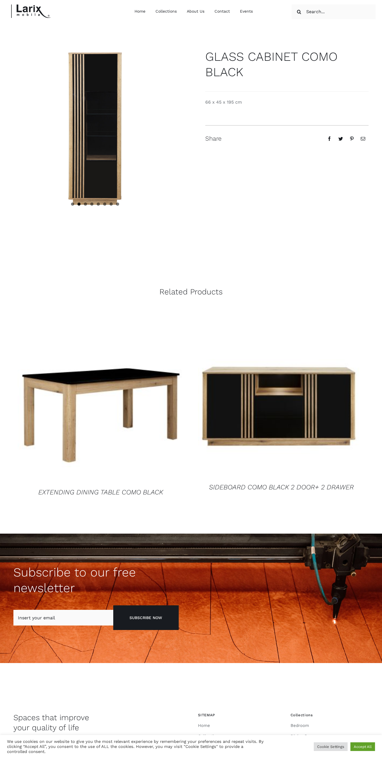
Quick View (100, 400)
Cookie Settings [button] (330, 747)
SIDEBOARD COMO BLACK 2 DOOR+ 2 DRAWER (281, 487)
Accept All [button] (363, 747)
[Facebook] (329, 138)
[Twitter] (340, 138)
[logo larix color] (31, 6)
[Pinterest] (351, 138)
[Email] (363, 138)
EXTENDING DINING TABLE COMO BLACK (100, 492)
